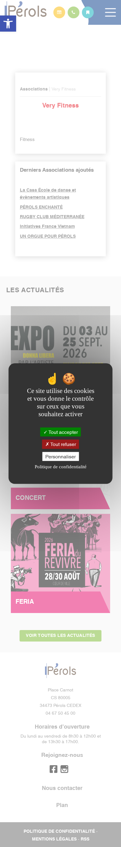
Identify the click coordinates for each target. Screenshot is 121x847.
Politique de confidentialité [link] (61, 466)
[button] (8, 23)
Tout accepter (62, 432)
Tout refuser (62, 444)
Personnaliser (60, 456)
